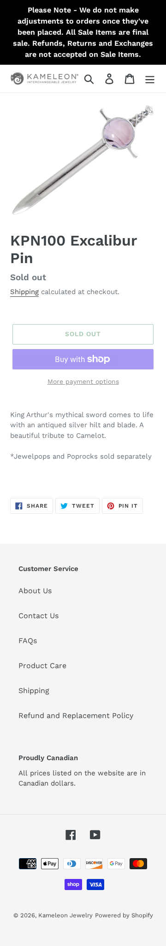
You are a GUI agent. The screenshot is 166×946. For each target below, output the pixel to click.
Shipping (24, 292)
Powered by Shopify (124, 915)
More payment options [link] (83, 381)
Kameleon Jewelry (65, 915)
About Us (35, 590)
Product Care (42, 665)
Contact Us (38, 615)
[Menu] (150, 78)
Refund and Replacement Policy (75, 715)
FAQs (27, 640)
